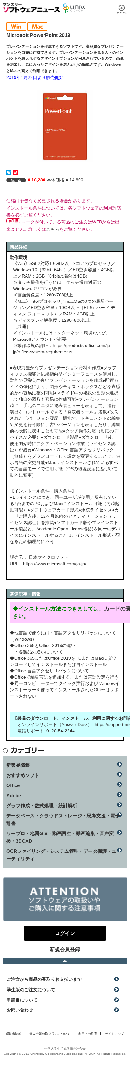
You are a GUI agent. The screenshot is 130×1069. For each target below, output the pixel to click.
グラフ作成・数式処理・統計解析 (41, 805)
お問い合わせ (20, 1009)
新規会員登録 (65, 949)
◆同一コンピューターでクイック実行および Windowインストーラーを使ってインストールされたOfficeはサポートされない (65, 690)
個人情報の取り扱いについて (49, 1033)
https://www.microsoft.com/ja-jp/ (54, 563)
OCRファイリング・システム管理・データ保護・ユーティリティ (61, 854)
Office (13, 785)
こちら (52, 229)
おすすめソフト (22, 775)
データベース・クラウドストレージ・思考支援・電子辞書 (63, 819)
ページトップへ (65, 961)
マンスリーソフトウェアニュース (31, 8)
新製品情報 (18, 765)
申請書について (22, 999)
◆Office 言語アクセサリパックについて (49, 670)
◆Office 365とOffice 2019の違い (42, 645)
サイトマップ (114, 1033)
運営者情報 (13, 1033)
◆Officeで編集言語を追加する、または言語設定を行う (64, 677)
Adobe (13, 795)
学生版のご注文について (31, 989)
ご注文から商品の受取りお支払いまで (44, 979)
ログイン (122, 9)
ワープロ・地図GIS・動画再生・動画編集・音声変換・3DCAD (60, 837)
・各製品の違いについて (38, 651)
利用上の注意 (87, 1033)
